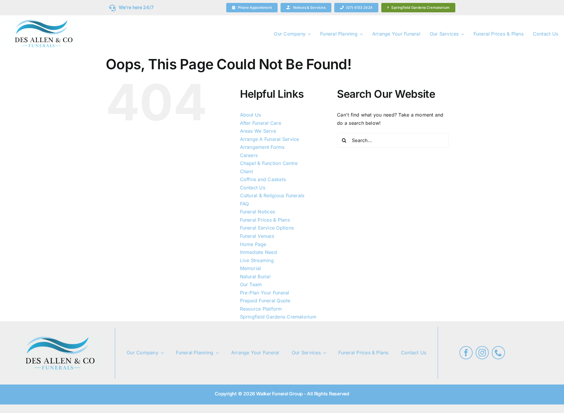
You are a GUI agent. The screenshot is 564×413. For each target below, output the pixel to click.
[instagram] (482, 352)
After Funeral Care (260, 123)
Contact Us (252, 188)
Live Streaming (257, 260)
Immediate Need (258, 252)
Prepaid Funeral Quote (265, 301)
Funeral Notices (257, 212)
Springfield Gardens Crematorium (278, 317)
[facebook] (466, 352)
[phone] (498, 352)
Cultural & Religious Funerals (272, 195)
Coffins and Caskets (263, 179)
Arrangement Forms (262, 147)
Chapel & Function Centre (269, 163)
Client (246, 171)
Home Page (253, 244)
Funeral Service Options (267, 228)
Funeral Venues (257, 236)
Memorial (250, 268)
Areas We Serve (258, 131)
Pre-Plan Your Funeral (264, 293)
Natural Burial (255, 276)
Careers (249, 155)
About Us (250, 115)
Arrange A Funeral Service (269, 139)
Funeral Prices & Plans (265, 220)
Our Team (251, 284)
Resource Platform (261, 309)
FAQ (244, 204)
